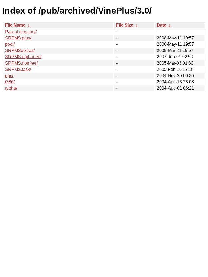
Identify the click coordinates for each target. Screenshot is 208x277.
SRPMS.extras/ (20, 50)
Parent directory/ (21, 31)
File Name (15, 25)
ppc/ (9, 75)
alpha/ (11, 88)
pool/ (10, 44)
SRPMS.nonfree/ (21, 63)
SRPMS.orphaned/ (23, 56)
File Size (124, 25)
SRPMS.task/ (18, 69)
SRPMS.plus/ (18, 38)
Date (161, 25)
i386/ (10, 82)
